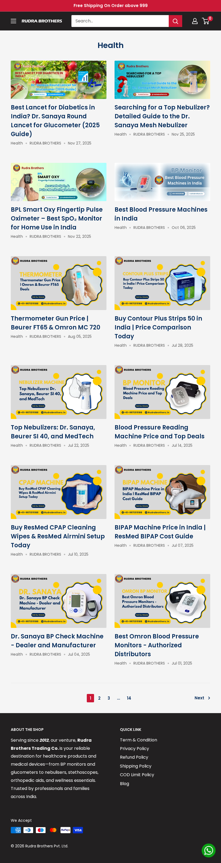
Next (199, 698)
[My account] (195, 21)
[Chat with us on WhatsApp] (209, 850)
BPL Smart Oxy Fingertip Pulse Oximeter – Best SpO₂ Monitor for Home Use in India (57, 218)
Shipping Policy (135, 766)
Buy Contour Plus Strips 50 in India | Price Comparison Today (158, 327)
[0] (205, 21)
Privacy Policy (134, 748)
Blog (124, 784)
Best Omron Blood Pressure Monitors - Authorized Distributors (157, 645)
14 (129, 698)
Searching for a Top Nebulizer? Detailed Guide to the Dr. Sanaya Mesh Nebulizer (162, 116)
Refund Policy (134, 757)
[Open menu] (13, 21)
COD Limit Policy (137, 775)
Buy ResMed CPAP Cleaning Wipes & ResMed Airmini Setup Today (58, 536)
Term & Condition (138, 740)
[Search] (175, 21)
